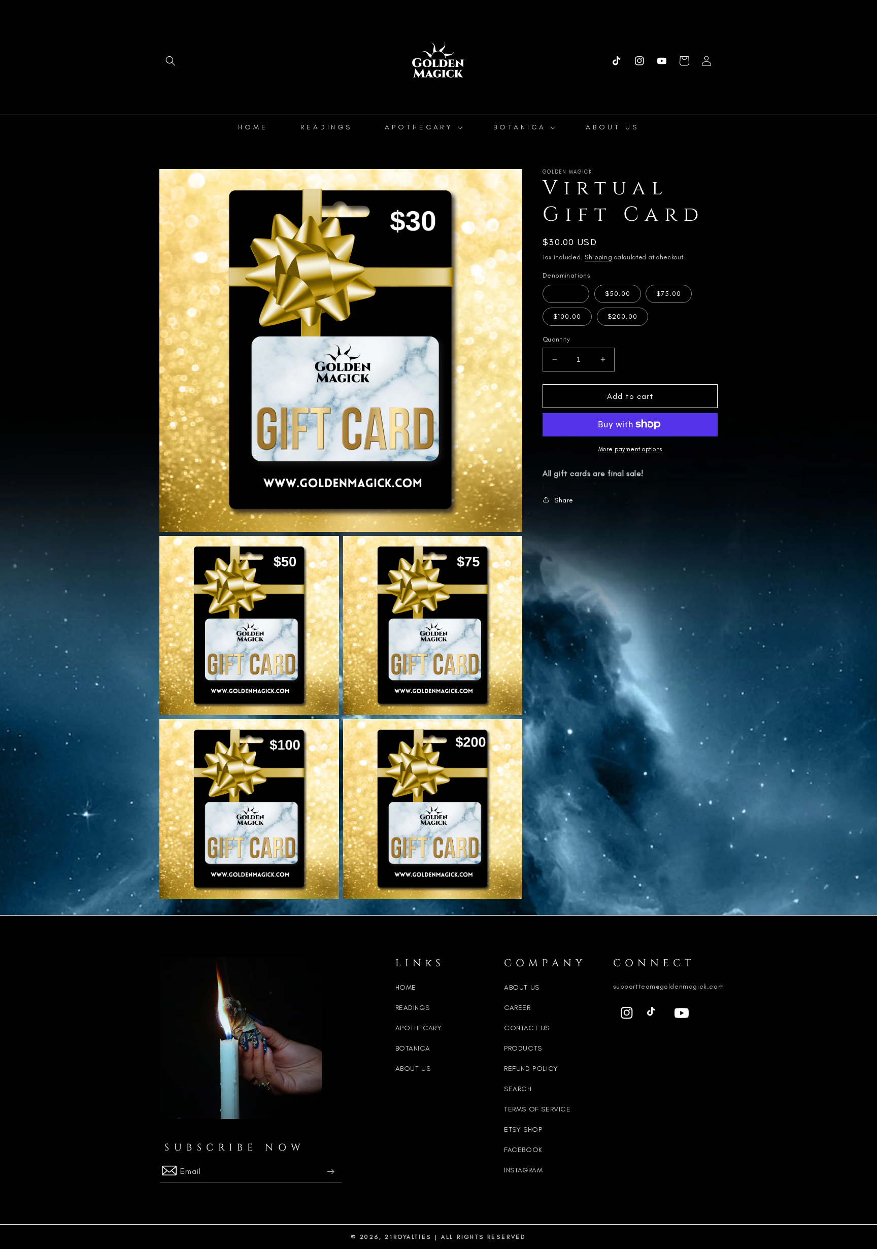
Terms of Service (537, 1109)
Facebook (523, 1149)
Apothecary (418, 1028)
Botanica (412, 1048)
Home (405, 987)
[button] (170, 61)
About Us (413, 1068)
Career (517, 1007)
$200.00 (622, 316)
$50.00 (617, 293)
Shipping (599, 257)
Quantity (556, 339)
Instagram (523, 1170)
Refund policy (531, 1068)
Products (523, 1048)
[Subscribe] (330, 1172)
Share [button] (564, 499)
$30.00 (566, 293)
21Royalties (408, 1236)
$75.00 (668, 293)
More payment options (630, 448)
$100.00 (567, 316)
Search (518, 1089)
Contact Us (527, 1028)
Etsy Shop (523, 1129)
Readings (412, 1007)
